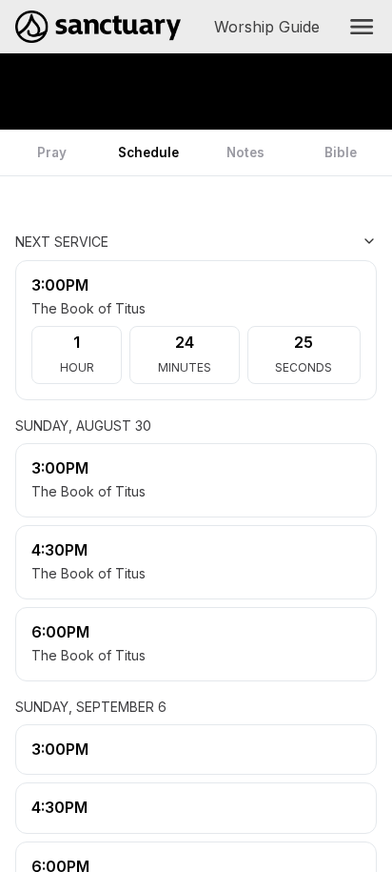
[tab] (51, 152)
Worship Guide (270, 26)
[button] (361, 27)
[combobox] (281, 241)
